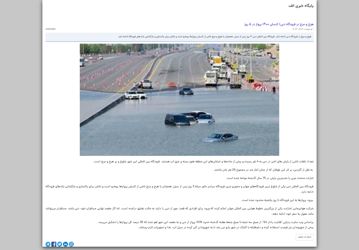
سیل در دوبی (304, 237)
